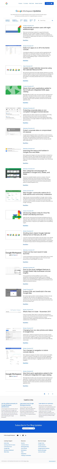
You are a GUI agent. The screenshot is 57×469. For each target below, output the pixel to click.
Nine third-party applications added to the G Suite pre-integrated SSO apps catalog (37, 374)
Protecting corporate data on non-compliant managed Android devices (36, 111)
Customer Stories (25, 444)
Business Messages (42, 450)
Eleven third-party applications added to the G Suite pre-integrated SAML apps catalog (37, 90)
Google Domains (41, 444)
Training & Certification (26, 455)
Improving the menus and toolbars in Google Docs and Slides (36, 151)
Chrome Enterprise (42, 446)
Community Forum (8, 446)
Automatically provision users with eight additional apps (36, 28)
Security (23, 443)
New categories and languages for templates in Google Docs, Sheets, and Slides (36, 172)
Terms (28, 461)
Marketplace (23, 450)
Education (31, 21)
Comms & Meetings (8, 21)
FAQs (22, 452)
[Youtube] (17, 435)
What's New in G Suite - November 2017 (37, 312)
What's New (6, 452)
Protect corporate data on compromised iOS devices (37, 131)
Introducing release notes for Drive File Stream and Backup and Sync (36, 214)
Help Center (31, 3)
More (35, 21)
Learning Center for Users (9, 444)
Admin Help (6, 443)
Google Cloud (41, 443)
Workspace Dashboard (9, 450)
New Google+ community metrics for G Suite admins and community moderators (37, 193)
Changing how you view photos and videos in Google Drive (38, 331)
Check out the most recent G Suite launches (35, 253)
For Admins (25, 3)
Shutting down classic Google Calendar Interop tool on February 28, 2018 (36, 234)
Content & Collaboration (15, 21)
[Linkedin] (23, 435)
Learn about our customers (46, 403)
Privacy (25, 461)
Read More (25, 40)
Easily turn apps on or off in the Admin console (36, 48)
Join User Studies (41, 452)
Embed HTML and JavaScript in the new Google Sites (37, 292)
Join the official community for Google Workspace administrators (9, 405)
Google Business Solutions (43, 448)
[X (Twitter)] (20, 435)
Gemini (21, 21)
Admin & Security (26, 21)
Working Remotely (25, 446)
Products (20, 3)
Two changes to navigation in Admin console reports (35, 351)
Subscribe (49, 3)
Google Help (6, 448)
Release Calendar (38, 3)
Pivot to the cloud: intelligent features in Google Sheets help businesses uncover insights (37, 271)
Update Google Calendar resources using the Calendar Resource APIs (37, 69)
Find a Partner (24, 448)
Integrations (23, 453)
